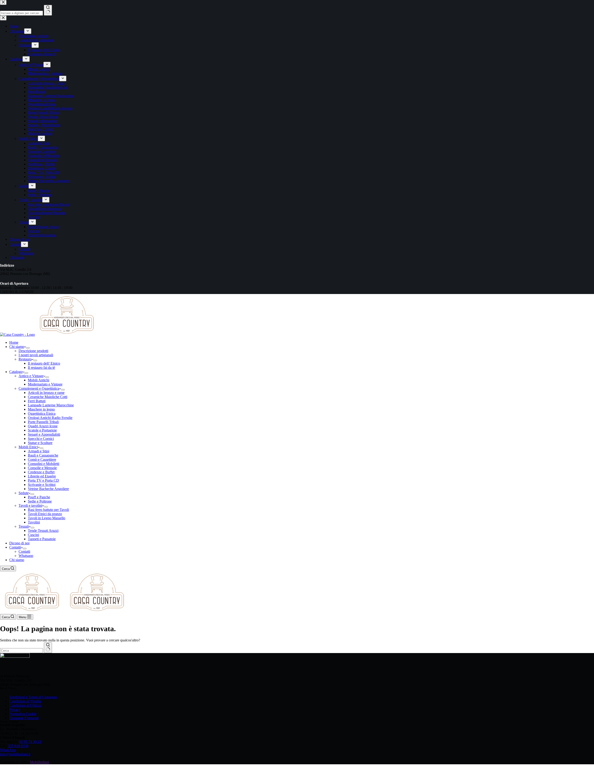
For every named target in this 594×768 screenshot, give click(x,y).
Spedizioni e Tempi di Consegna (33, 697)
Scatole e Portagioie (42, 430)
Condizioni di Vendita (25, 701)
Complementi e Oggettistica (39, 388)
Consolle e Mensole (42, 468)
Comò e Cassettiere (42, 459)
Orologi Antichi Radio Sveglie (50, 418)
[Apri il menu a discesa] (28, 348)
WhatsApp (8, 750)
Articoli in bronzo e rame (46, 393)
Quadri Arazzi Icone (43, 426)
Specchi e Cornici (41, 439)
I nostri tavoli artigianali (36, 355)
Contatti (15, 547)
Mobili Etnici (28, 447)
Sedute (24, 493)
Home (13, 342)
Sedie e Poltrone (40, 501)
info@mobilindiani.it (15, 754)
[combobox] (21, 650)
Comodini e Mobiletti (43, 464)
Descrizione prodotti (33, 351)
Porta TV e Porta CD (43, 480)
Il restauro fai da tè (41, 367)
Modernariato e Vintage (45, 384)
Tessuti (24, 526)
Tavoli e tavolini (30, 505)
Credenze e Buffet (41, 472)
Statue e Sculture (40, 443)
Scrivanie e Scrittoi (41, 485)
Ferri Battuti (36, 401)
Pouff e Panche (39, 497)
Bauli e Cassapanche (43, 455)
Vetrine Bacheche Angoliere (48, 489)
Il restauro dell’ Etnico (44, 363)
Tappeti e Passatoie (42, 539)
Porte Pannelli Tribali (43, 422)
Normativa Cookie (22, 714)
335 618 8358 (18, 746)
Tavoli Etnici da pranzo (45, 514)
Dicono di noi (19, 543)
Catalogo (16, 372)
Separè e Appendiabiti (44, 434)
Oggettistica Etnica (41, 413)
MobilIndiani (39, 762)
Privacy (14, 710)
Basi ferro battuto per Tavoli (48, 510)
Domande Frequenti (24, 718)
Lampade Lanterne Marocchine (51, 405)
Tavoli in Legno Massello (46, 518)
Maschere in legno (41, 409)
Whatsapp (26, 556)
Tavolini (34, 522)
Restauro (25, 359)
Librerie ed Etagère (42, 476)
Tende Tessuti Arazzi (43, 531)
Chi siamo (16, 347)
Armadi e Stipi (38, 451)
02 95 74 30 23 (30, 742)
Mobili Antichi (38, 380)
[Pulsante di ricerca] (48, 647)
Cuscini (33, 535)
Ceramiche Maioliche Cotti (47, 397)
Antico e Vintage (31, 376)
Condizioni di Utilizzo (25, 705)
